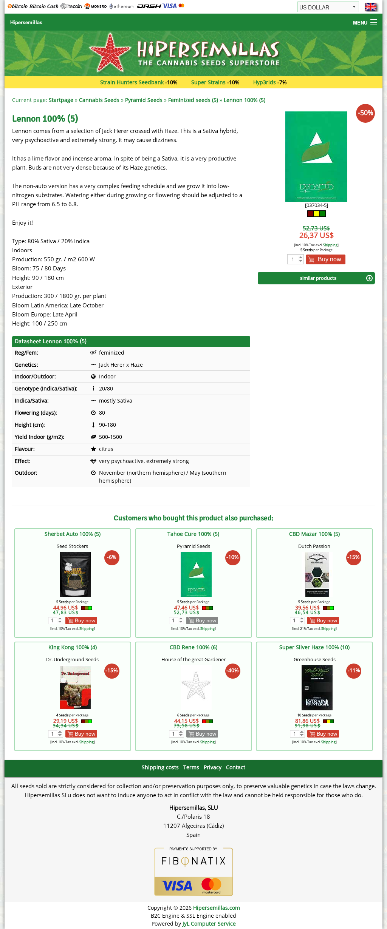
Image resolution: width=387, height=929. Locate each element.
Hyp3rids (264, 82)
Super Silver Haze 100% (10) (314, 647)
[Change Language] (370, 7)
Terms (191, 767)
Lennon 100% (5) (244, 99)
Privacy (212, 767)
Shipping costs (160, 767)
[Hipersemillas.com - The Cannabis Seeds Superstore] (193, 52)
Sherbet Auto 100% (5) (73, 533)
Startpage (61, 99)
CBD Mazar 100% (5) (314, 533)
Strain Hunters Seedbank (132, 82)
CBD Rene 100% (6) (193, 647)
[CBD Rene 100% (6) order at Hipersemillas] (196, 687)
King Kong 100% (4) (72, 647)
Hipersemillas (26, 22)
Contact (235, 767)
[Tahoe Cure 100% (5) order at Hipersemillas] (196, 573)
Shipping (330, 244)
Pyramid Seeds (144, 99)
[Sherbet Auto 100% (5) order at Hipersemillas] (75, 573)
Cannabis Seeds (99, 99)
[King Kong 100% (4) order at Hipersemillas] (75, 687)
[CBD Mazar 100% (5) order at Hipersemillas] (317, 573)
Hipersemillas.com (216, 907)
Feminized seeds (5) (193, 99)
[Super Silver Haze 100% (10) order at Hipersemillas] (317, 687)
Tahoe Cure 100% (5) (193, 533)
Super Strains (208, 82)
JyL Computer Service (209, 923)
